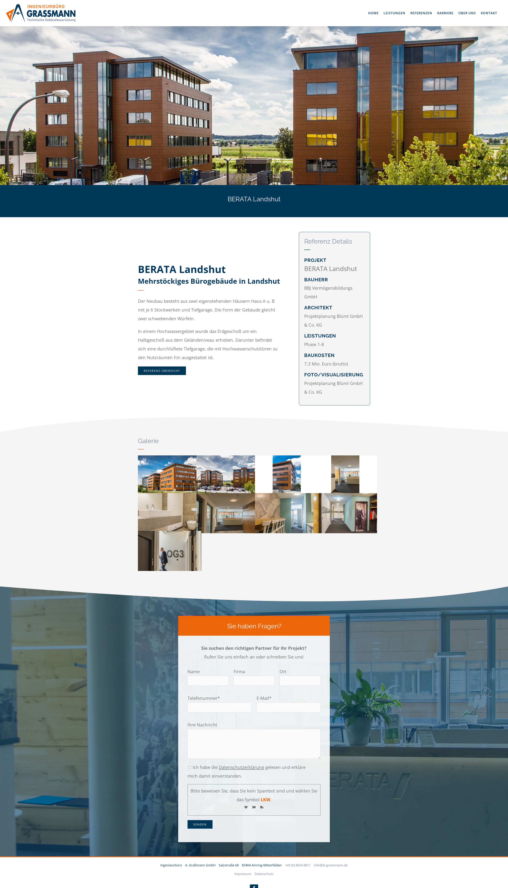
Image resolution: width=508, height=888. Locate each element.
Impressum (242, 874)
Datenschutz (264, 874)
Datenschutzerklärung (241, 767)
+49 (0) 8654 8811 (298, 865)
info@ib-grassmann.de (331, 865)
